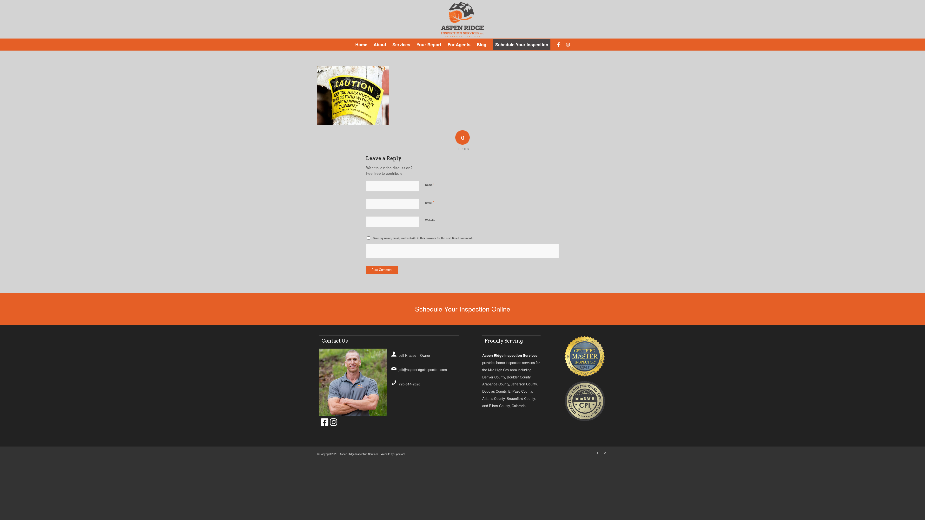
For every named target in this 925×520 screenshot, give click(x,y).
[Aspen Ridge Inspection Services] (462, 19)
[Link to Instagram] (604, 452)
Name (429, 184)
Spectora (400, 454)
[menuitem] (361, 45)
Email (429, 202)
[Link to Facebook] (597, 452)
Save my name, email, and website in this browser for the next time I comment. (423, 238)
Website (430, 220)
